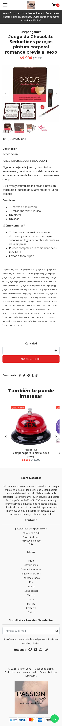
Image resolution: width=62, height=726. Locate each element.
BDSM (31, 586)
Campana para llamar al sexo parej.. (31, 454)
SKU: (5, 139)
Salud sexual (31, 590)
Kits (31, 582)
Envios (31, 612)
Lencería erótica (31, 577)
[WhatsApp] (46, 650)
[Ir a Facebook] (30, 650)
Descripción (9, 149)
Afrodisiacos (31, 565)
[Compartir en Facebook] (20, 375)
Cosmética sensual (31, 569)
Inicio (31, 560)
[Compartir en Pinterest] (28, 375)
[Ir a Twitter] (35, 650)
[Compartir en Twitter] (24, 375)
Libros (31, 599)
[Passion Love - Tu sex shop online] (31, 5)
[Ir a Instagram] (40, 650)
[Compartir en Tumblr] (33, 375)
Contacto (31, 608)
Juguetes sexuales (31, 573)
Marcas (31, 603)
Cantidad (31, 343)
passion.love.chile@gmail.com (31, 528)
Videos (31, 595)
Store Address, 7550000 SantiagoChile (31, 541)
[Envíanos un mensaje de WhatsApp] (54, 718)
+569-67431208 (31, 532)
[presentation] (5, 93)
